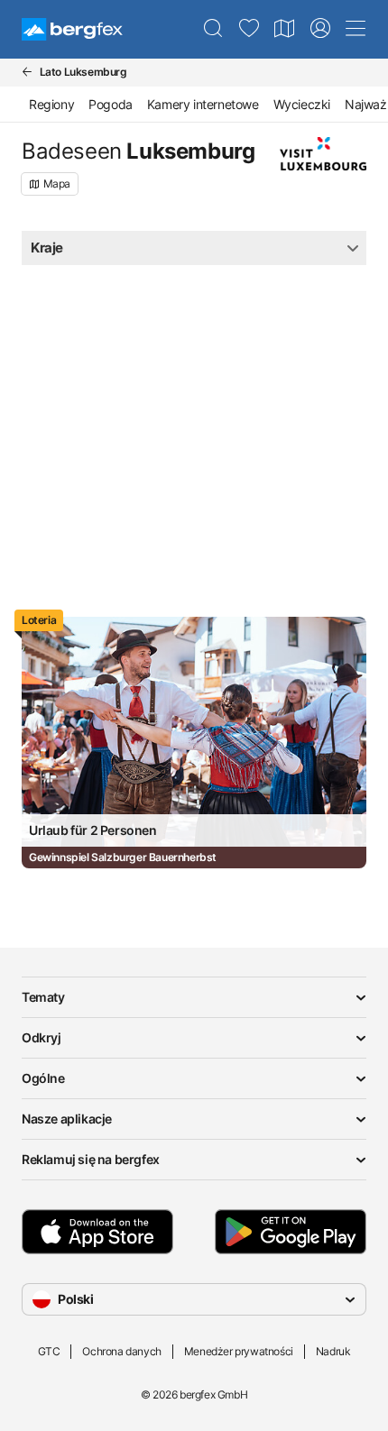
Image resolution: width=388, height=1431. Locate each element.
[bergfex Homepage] (72, 29)
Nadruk (333, 1351)
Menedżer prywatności (238, 1351)
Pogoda (110, 104)
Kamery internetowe (203, 104)
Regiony (51, 104)
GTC (49, 1351)
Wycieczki (301, 104)
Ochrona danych (121, 1351)
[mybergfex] (320, 29)
